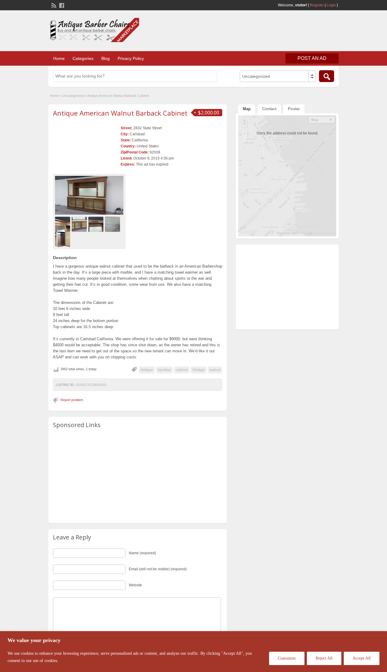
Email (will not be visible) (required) (158, 569)
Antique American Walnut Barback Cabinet (120, 112)
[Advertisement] (268, 30)
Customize (287, 658)
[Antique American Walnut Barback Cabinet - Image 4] (113, 224)
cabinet (182, 370)
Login (331, 5)
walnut (215, 370)
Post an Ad (312, 58)
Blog (105, 58)
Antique (147, 370)
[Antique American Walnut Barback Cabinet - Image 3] (96, 224)
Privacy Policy (131, 58)
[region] (193, 651)
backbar (164, 370)
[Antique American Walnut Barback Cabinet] (89, 195)
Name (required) (142, 553)
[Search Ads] (326, 76)
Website (135, 585)
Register (317, 5)
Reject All (324, 658)
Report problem (71, 400)
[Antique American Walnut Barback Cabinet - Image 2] (80, 224)
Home (59, 58)
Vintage (198, 370)
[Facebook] (61, 4)
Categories (83, 58)
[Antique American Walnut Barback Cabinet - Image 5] (63, 239)
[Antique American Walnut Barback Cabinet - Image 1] (63, 224)
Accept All (362, 658)
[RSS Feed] (53, 4)
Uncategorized (73, 95)
